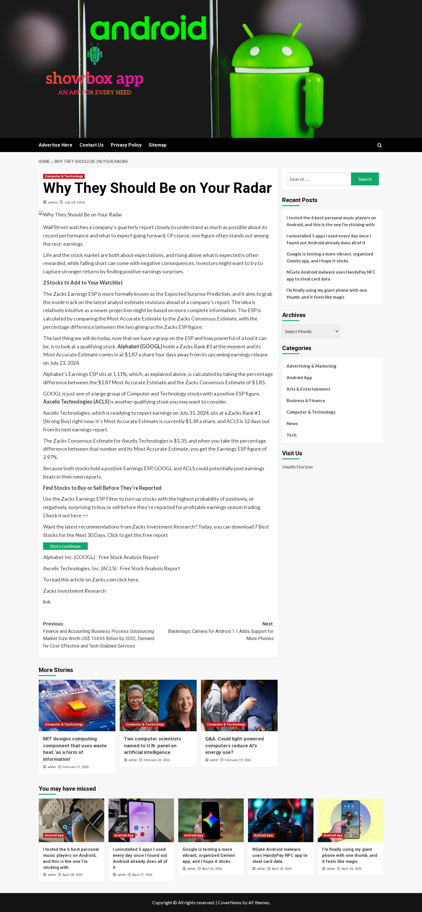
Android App (299, 377)
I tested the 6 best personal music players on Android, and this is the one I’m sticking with (331, 221)
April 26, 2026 (212, 869)
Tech (292, 434)
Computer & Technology (64, 176)
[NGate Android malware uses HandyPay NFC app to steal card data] (280, 820)
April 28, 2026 (72, 875)
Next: (220, 631)
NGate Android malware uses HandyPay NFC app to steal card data (331, 275)
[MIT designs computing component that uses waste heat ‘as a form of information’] (77, 705)
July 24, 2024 (75, 202)
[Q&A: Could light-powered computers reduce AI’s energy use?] (239, 705)
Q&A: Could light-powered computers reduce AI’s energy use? (234, 745)
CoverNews (229, 902)
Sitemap (158, 145)
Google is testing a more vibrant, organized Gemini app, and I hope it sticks (330, 257)
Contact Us (92, 145)
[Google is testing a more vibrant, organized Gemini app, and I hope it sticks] (211, 820)
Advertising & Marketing (311, 365)
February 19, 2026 (238, 760)
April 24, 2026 (351, 869)
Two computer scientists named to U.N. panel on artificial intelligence (152, 745)
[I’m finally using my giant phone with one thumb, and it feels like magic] (350, 820)
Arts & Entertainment (308, 388)
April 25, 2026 (282, 869)
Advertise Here (55, 145)
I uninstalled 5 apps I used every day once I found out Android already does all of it (329, 239)
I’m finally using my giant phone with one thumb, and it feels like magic (327, 293)
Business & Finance (306, 400)
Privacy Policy (126, 145)
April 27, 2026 (142, 875)
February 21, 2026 (76, 767)
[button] (379, 145)
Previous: (98, 635)
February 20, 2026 (157, 760)
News (292, 423)
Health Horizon (297, 466)
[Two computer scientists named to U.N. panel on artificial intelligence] (158, 705)
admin (53, 202)
